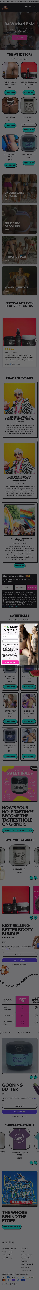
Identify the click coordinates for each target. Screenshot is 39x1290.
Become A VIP (10, 662)
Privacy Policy (13, 658)
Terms (3, 659)
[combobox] (5, 641)
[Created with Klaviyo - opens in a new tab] (19, 665)
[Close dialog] (36, 625)
